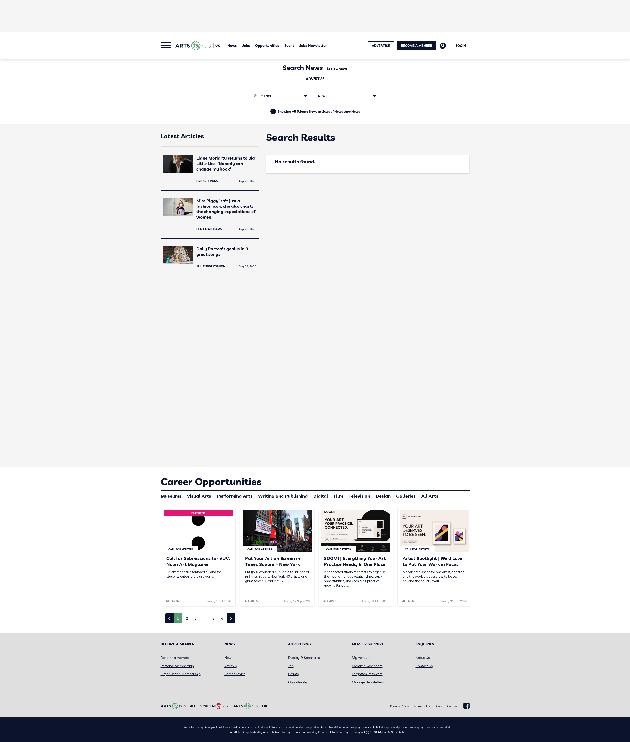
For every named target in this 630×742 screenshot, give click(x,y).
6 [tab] (222, 618)
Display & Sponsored (304, 658)
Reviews (230, 666)
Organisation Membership (181, 674)
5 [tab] (213, 618)
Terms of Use (422, 706)
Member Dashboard (367, 666)
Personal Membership (177, 666)
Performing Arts (234, 496)
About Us (423, 658)
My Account (361, 658)
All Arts (429, 496)
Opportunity (297, 682)
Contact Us (424, 666)
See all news (337, 69)
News (232, 45)
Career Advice (234, 674)
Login (461, 46)
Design (383, 496)
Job (291, 666)
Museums (171, 496)
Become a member (175, 658)
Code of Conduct (447, 706)
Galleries (406, 496)
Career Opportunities (211, 481)
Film (338, 496)
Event (289, 45)
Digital (320, 496)
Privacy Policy (399, 706)
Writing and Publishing (283, 496)
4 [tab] (204, 618)
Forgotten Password (367, 674)
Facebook (466, 706)
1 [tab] (178, 618)
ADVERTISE (381, 46)
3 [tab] (196, 618)
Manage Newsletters (368, 682)
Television (359, 496)
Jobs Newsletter (313, 45)
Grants (293, 674)
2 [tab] (187, 618)
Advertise (315, 79)
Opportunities (267, 45)
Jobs (246, 45)
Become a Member (416, 46)
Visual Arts (199, 496)
